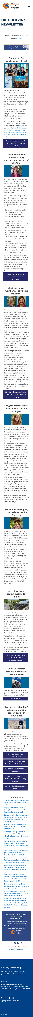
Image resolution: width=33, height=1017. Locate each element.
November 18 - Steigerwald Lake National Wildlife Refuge (15, 763)
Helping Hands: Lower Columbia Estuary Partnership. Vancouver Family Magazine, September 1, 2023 (16, 810)
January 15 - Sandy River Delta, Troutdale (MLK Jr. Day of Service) (15, 778)
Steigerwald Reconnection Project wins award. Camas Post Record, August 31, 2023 (16, 803)
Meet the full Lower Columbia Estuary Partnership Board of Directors (15, 394)
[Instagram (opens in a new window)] (15, 943)
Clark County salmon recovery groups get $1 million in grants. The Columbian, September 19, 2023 (16, 853)
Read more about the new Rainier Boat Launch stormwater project (16, 657)
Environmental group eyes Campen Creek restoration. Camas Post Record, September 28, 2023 (16, 886)
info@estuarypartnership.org (11, 984)
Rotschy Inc (11, 137)
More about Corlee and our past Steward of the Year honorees (15, 277)
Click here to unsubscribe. (16, 949)
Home (2, 29)
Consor (13, 128)
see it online (18, 38)
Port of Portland (17, 135)
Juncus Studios (13, 132)
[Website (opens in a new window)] (22, 943)
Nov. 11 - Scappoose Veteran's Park (15, 755)
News (7, 29)
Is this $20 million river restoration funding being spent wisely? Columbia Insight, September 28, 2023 (16, 893)
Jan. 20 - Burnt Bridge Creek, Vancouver (15, 787)
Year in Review (15, 698)
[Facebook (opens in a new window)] (11, 943)
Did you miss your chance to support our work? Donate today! (16, 143)
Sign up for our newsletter (10, 1001)
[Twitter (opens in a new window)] (18, 943)
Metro (25, 135)
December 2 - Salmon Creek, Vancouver (15, 770)
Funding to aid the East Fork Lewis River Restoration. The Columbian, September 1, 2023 (15, 827)
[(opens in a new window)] (16, 171)
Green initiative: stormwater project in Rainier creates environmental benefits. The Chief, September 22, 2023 (16, 860)
